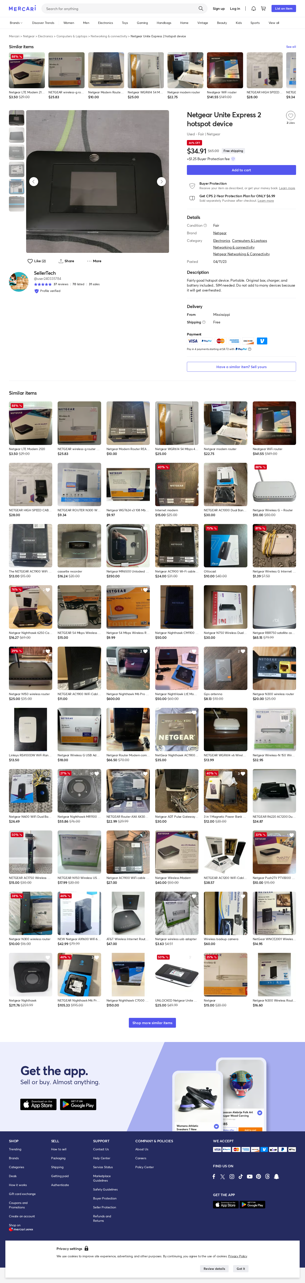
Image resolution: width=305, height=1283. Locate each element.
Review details (214, 1268)
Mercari (14, 36)
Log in (235, 8)
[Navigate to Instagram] (231, 1176)
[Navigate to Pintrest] (258, 1176)
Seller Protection (104, 1207)
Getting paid (60, 1176)
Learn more (287, 188)
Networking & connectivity (109, 36)
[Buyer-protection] (233, 158)
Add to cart (241, 170)
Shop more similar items (152, 1022)
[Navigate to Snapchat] (276, 1176)
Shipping (57, 1167)
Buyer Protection (104, 1198)
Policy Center (144, 1167)
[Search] (200, 8)
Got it (241, 1268)
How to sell (58, 1149)
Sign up (219, 8)
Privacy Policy (237, 1256)
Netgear (29, 36)
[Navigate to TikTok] (240, 1176)
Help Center (101, 1158)
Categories (16, 1167)
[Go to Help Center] (205, 225)
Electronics (45, 36)
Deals (13, 1176)
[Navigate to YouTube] (249, 1176)
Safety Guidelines (105, 1189)
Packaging (58, 1158)
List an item (283, 8)
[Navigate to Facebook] (213, 1176)
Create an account (22, 1216)
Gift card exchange (22, 1194)
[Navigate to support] (217, 1149)
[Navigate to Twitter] (222, 1176)
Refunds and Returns (102, 1218)
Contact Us (101, 1149)
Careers (140, 1158)
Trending (15, 1149)
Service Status (103, 1167)
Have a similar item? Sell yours (241, 366)
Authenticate (60, 1185)
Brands (14, 1158)
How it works (18, 1185)
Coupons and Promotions (18, 1205)
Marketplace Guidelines (102, 1178)
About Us (141, 1149)
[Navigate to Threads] (267, 1176)
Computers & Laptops (71, 36)
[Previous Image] (33, 181)
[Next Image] (161, 181)
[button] (253, 8)
